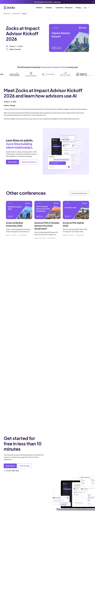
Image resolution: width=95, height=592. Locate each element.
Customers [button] (59, 8)
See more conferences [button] (79, 193)
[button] (86, 7)
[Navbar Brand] (9, 7)
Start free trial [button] (25, 466)
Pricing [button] (78, 8)
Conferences (16, 13)
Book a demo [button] (12, 162)
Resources (7, 13)
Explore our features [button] (29, 162)
